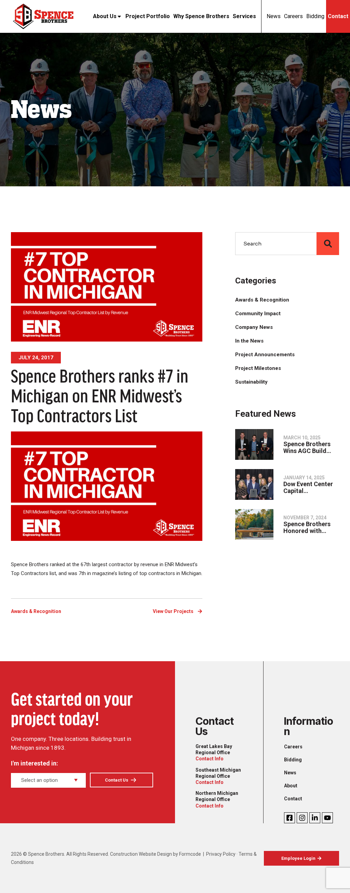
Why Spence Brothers (201, 16)
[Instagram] (302, 817)
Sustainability (251, 382)
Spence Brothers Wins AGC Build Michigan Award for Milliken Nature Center (311, 447)
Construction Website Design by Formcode (155, 854)
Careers (293, 16)
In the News (249, 341)
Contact (338, 16)
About (290, 785)
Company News (254, 327)
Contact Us (116, 780)
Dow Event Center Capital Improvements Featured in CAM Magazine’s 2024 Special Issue (308, 487)
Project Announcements (265, 354)
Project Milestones (258, 368)
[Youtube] (327, 817)
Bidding (315, 16)
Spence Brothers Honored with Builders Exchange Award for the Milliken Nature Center (309, 527)
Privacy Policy (220, 854)
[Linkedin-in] (314, 817)
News (274, 16)
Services (244, 16)
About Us (105, 16)
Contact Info (210, 758)
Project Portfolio (147, 16)
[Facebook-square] (289, 817)
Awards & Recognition (36, 611)
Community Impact (258, 313)
